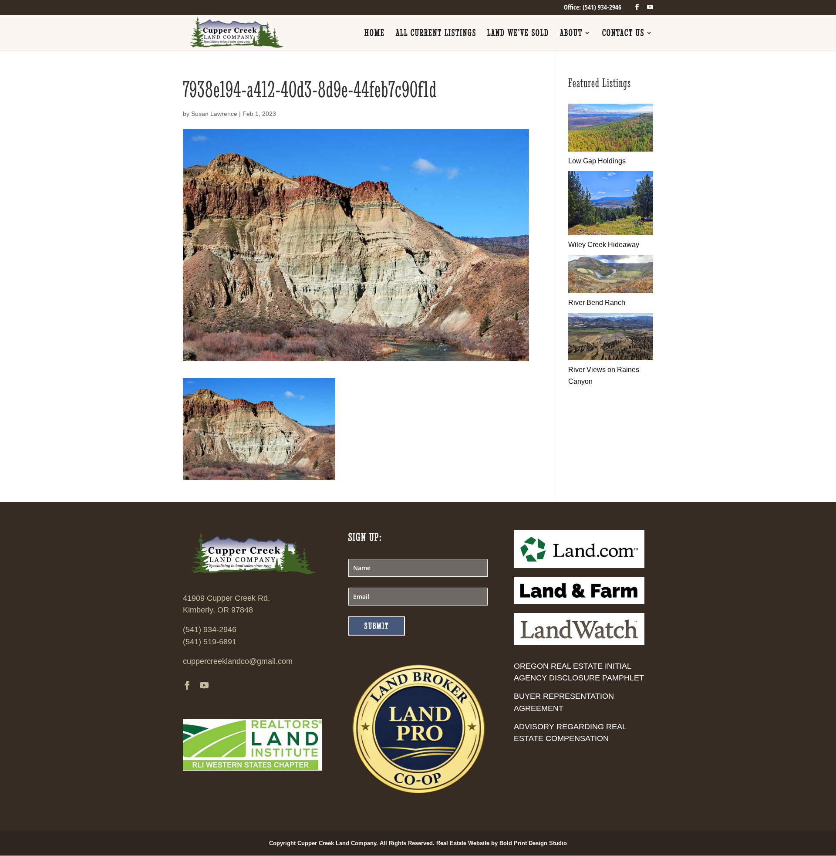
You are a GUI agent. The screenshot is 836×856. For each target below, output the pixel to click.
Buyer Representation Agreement (564, 702)
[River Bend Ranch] (610, 290)
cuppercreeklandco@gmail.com (238, 661)
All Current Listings (436, 34)
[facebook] (637, 7)
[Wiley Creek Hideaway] (610, 233)
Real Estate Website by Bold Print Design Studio (501, 843)
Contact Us (623, 34)
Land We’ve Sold (518, 34)
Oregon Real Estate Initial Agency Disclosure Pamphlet (579, 672)
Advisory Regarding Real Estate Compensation (570, 732)
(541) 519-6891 (209, 641)
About (571, 34)
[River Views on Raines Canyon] (610, 358)
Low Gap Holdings (597, 161)
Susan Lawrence (214, 113)
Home (374, 34)
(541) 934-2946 (209, 629)
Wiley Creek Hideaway (603, 244)
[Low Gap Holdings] (610, 149)
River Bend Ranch (596, 302)
